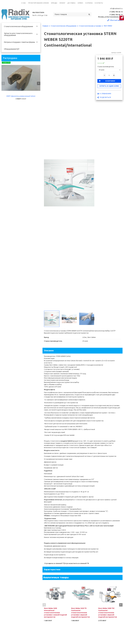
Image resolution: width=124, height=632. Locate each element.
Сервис (80, 3)
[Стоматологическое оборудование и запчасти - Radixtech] (15, 14)
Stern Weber (108, 26)
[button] (3, 83)
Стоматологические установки (90, 26)
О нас (23, 3)
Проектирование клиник (38, 3)
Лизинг (62, 3)
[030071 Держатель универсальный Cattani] (20, 77)
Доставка (71, 3)
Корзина (89, 3)
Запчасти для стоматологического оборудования (18, 34)
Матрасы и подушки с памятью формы (19, 42)
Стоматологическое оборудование (18, 26)
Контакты (99, 3)
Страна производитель (105, 66)
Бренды (54, 3)
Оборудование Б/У (11, 49)
